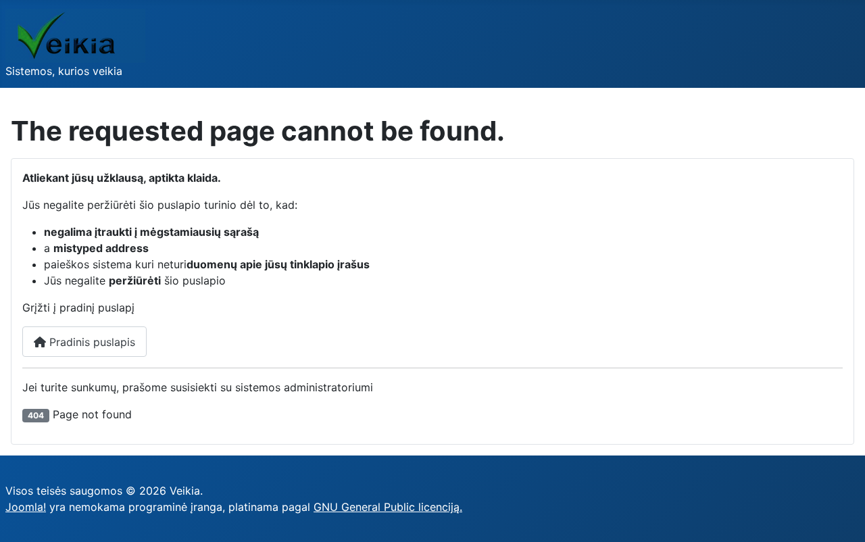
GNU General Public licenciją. (388, 507)
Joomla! (25, 507)
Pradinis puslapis (90, 342)
